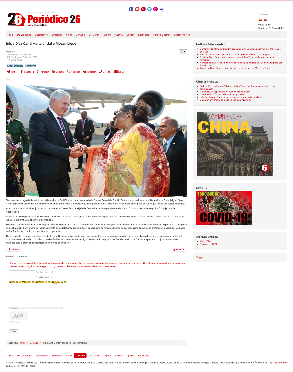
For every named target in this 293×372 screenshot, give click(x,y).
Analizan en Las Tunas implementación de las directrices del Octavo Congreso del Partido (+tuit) (241, 64)
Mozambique (30, 66)
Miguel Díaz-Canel (14, 66)
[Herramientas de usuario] (183, 51)
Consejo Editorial (161, 34)
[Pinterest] (143, 9)
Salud (69, 34)
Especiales (143, 34)
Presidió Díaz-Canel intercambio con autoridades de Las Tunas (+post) (235, 54)
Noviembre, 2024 (208, 244)
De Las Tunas (24, 34)
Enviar (13, 331)
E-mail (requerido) (44, 277)
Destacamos (41, 34)
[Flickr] (161, 9)
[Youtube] (137, 9)
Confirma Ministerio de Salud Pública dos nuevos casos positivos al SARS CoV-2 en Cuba (240, 50)
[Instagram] (155, 9)
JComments (183, 337)
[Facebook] (131, 9)
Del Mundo (94, 34)
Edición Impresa (182, 34)
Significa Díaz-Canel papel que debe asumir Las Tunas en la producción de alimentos (237, 58)
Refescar (15, 322)
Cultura (119, 34)
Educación (57, 34)
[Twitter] (149, 9)
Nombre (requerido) (44, 272)
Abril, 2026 (205, 241)
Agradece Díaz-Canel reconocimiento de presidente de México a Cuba (235, 68)
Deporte (107, 34)
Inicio (10, 34)
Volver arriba (280, 362)
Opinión (130, 34)
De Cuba (80, 34)
